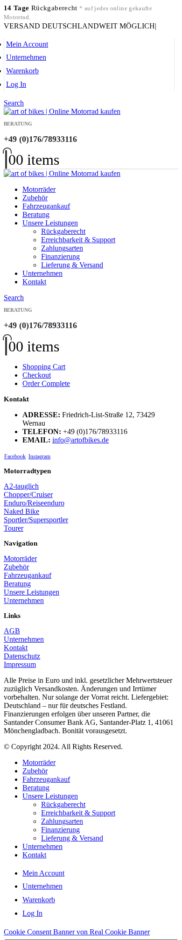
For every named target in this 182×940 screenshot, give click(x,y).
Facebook (15, 456)
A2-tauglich (21, 486)
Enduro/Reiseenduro (34, 503)
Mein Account (27, 44)
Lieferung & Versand (72, 265)
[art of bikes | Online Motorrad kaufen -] (62, 111)
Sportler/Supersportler (36, 520)
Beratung (35, 214)
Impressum (20, 664)
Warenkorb (22, 71)
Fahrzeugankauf (46, 206)
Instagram (39, 456)
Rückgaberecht (63, 231)
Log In (16, 84)
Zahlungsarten (62, 248)
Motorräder (39, 189)
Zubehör (35, 198)
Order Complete (46, 383)
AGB (12, 631)
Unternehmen (26, 57)
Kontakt (34, 282)
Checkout (36, 375)
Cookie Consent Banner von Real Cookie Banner (77, 932)
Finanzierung (60, 256)
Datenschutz (22, 656)
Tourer (13, 528)
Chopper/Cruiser (28, 494)
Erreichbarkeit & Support (78, 240)
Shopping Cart (43, 367)
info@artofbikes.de (80, 440)
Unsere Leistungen (50, 223)
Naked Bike (21, 511)
